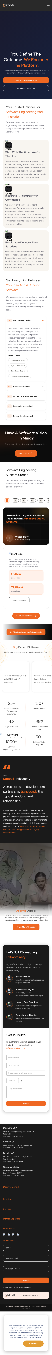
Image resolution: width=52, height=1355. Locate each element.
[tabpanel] (26, 558)
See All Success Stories (24, 616)
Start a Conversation (24, 80)
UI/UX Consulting (18, 366)
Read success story (19, 600)
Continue (33, 1343)
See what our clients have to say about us (26, 632)
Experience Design (18, 371)
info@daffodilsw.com (15, 1048)
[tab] (7, 500)
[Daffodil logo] (7, 6)
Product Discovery (18, 360)
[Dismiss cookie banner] (43, 1321)
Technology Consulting (20, 376)
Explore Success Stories (26, 88)
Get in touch (24, 453)
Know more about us (26, 927)
